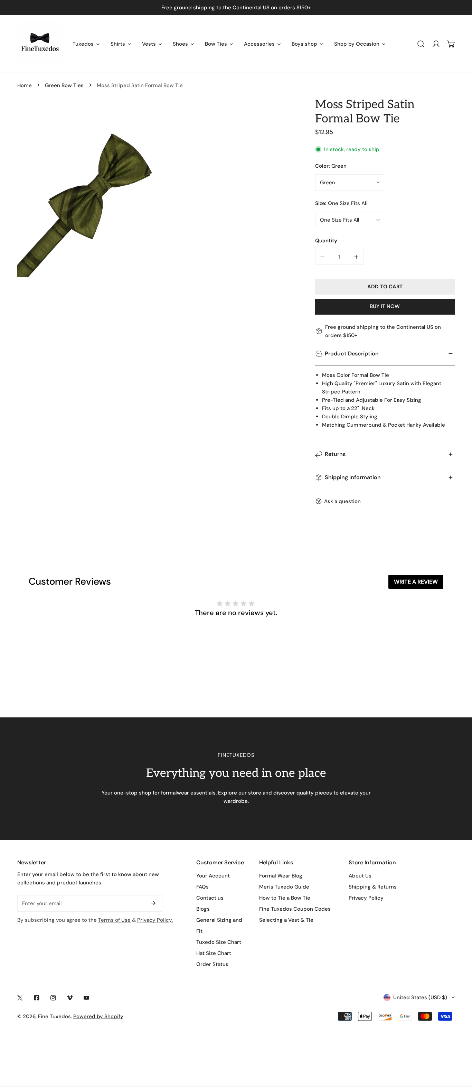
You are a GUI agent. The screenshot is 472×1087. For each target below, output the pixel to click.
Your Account (213, 875)
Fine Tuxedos (54, 1016)
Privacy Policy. (155, 920)
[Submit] (153, 903)
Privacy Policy (366, 897)
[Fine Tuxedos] (39, 43)
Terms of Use (114, 920)
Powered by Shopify (98, 1016)
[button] (451, 44)
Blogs (203, 908)
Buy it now (385, 306)
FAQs (202, 886)
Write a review (416, 581)
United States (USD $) (420, 997)
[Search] (420, 44)
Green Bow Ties (64, 85)
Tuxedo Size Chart (218, 942)
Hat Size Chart (213, 953)
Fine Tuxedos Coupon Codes (295, 908)
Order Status (212, 964)
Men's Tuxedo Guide (284, 886)
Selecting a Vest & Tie (286, 920)
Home (24, 85)
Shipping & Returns (373, 886)
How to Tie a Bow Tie (284, 897)
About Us (360, 875)
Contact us (210, 897)
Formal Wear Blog (280, 875)
